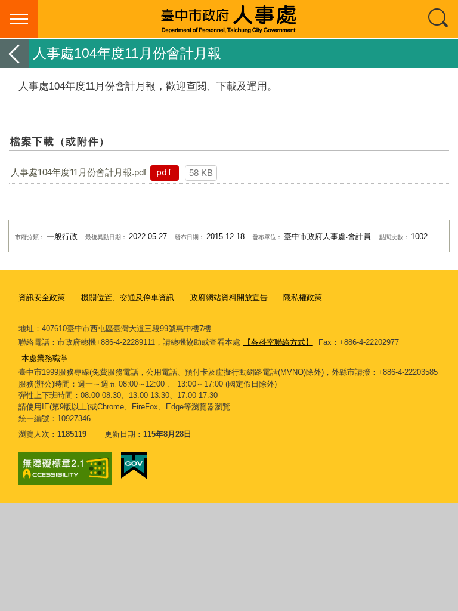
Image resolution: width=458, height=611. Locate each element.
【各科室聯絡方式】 (278, 342)
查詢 (439, 19)
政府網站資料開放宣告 (229, 297)
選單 (19, 19)
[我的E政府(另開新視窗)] (134, 465)
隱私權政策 (302, 297)
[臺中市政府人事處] (229, 19)
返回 (14, 53)
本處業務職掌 (44, 358)
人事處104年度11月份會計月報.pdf (78, 172)
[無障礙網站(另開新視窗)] (65, 468)
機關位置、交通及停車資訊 (127, 297)
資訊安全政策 (41, 297)
